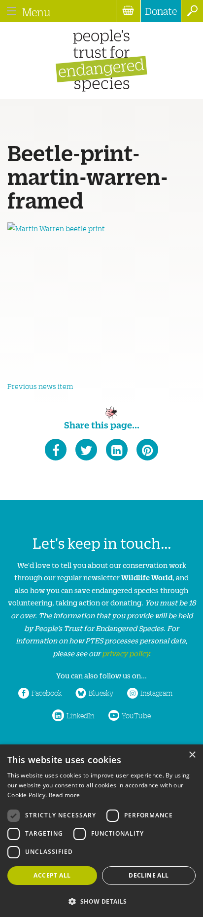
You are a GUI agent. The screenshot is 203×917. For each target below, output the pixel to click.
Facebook (47, 692)
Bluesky (101, 692)
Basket (128, 11)
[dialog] (101, 830)
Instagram (156, 692)
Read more (64, 795)
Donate (161, 11)
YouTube (136, 715)
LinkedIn (81, 715)
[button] (101, 900)
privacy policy (125, 653)
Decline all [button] (149, 875)
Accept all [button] (52, 875)
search (192, 11)
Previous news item (40, 386)
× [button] (192, 755)
